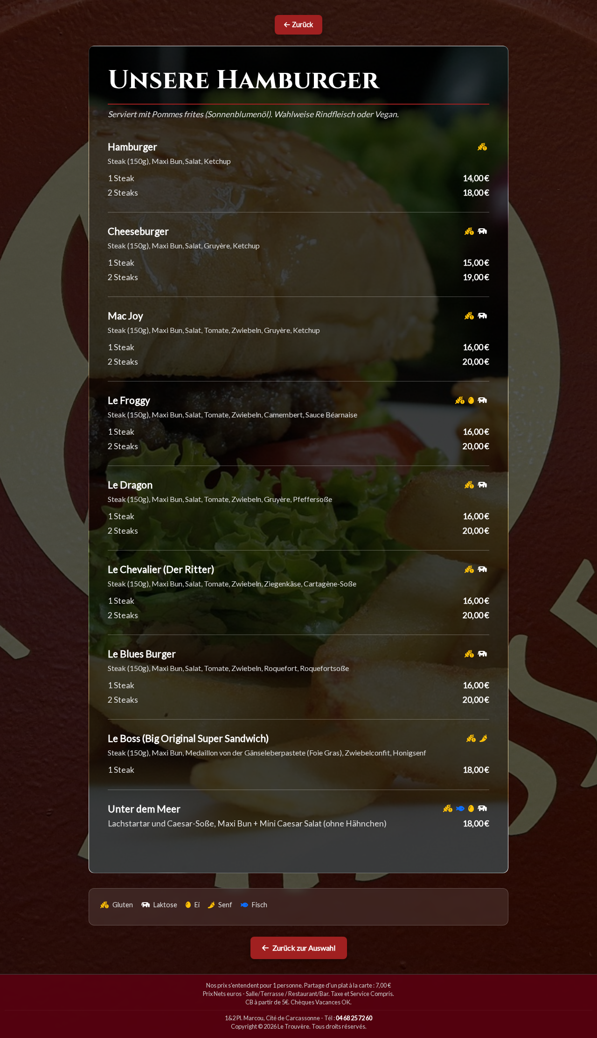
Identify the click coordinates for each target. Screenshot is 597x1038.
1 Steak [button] (121, 178)
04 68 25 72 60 (354, 1018)
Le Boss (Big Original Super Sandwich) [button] (188, 738)
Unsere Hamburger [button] (243, 80)
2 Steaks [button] (123, 193)
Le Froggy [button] (129, 400)
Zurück (302, 24)
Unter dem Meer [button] (144, 808)
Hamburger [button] (132, 146)
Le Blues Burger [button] (142, 653)
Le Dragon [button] (130, 484)
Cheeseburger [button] (138, 231)
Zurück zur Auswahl (303, 947)
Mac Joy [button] (125, 315)
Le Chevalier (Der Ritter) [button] (161, 569)
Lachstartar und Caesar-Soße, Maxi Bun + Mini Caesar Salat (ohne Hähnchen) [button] (247, 823)
